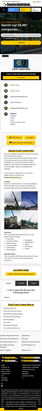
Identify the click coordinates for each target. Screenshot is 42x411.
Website (22, 78)
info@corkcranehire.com (19, 108)
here (24, 406)
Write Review (16, 137)
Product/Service (9, 38)
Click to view (14, 85)
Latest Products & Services (28, 370)
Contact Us (5, 367)
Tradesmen (5, 374)
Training (4, 378)
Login (31, 137)
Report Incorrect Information (22, 143)
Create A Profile (27, 376)
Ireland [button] (38, 2)
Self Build (4, 380)
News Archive (6, 372)
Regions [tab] (8, 283)
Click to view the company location (21, 274)
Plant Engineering (8, 319)
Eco (2, 376)
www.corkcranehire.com (18, 97)
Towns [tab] (33, 283)
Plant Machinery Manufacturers (13, 314)
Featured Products (11, 9)
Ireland (6, 297)
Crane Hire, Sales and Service (12, 311)
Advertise (25, 374)
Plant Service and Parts (10, 325)
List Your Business (23, 9)
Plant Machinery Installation (12, 317)
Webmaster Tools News (30, 367)
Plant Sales (6, 322)
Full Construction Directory (11, 328)
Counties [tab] (21, 283)
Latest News (5, 369)
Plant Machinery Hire (9, 308)
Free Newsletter (35, 9)
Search (22, 43)
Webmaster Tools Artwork (31, 365)
